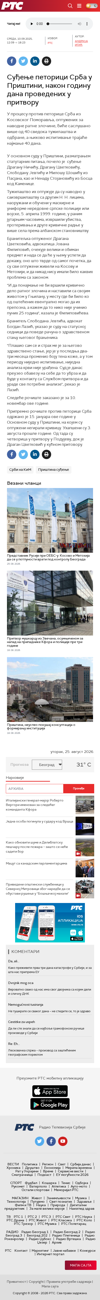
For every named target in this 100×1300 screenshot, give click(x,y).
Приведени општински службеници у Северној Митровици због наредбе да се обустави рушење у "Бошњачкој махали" (38, 889)
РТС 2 (32, 1217)
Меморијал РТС (66, 1190)
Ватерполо (38, 1186)
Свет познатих (60, 1201)
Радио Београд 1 (35, 1232)
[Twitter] (23, 61)
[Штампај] (46, 61)
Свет (62, 1164)
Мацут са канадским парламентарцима (36, 863)
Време (48, 1171)
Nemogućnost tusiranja (25, 1004)
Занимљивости (58, 1198)
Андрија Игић (81, 42)
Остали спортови (35, 1190)
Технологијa (16, 1201)
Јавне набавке (64, 1250)
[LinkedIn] (35, 61)
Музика (81, 1198)
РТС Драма (15, 1220)
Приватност (16, 1281)
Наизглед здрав (81, 1208)
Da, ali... (13, 961)
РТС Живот (38, 1220)
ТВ (8, 1217)
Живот (36, 1198)
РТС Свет (63, 1217)
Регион (47, 1164)
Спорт (16, 1183)
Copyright (36, 1281)
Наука (41, 1205)
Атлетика (59, 1186)
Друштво (32, 1168)
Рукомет (18, 1186)
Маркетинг (40, 1250)
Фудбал (31, 1183)
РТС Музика (47, 1224)
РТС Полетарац (73, 1224)
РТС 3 (46, 1217)
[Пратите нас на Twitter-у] (39, 1141)
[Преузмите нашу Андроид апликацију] (50, 1104)
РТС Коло (84, 1220)
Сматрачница (22, 1175)
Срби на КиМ (20, 469)
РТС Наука (83, 1217)
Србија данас (80, 1164)
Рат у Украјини (26, 1171)
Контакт (21, 1250)
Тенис (65, 1183)
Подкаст (44, 1175)
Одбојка (81, 1183)
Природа (57, 1205)
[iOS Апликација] (50, 922)
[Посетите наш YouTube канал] (62, 1141)
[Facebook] (11, 61)
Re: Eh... (14, 1044)
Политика (29, 1164)
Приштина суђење (53, 469)
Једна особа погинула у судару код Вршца (39, 821)
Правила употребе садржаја (69, 1281)
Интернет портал (50, 1254)
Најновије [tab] (15, 777)
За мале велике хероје (47, 1208)
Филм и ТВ (23, 1205)
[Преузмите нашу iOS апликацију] (50, 1091)
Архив (57, 1242)
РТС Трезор (23, 1224)
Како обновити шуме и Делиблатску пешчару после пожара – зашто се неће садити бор (37, 847)
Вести (13, 1164)
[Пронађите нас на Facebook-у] (51, 1141)
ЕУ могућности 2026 (72, 1175)
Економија (52, 1168)
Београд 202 (37, 1235)
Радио (12, 1232)
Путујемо (37, 1201)
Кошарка (49, 1183)
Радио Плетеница (66, 1235)
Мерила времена (78, 1168)
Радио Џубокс (40, 1239)
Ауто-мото (79, 1186)
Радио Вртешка (68, 1239)
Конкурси (87, 1250)
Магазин (20, 1198)
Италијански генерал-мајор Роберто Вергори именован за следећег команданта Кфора (34, 805)
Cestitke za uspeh (21, 1022)
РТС (8, 1250)
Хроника (13, 1168)
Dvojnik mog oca (20, 983)
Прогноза (19, 764)
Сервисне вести (70, 1171)
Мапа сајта (80, 1265)
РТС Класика (61, 1220)
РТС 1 (18, 1217)
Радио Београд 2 (66, 1232)
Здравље (84, 1201)
